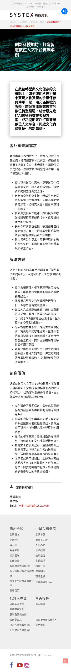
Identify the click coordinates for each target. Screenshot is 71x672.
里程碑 (13, 545)
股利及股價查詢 (18, 614)
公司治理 (40, 555)
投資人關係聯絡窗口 (20, 624)
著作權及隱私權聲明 (46, 619)
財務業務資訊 (17, 609)
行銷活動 (37, 3)
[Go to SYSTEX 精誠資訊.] (15, 22)
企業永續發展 (17, 3)
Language (40, 6)
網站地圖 (40, 625)
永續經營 (40, 550)
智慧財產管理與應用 (20, 566)
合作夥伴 (14, 550)
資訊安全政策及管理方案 (22, 583)
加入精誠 (40, 603)
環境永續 (40, 576)
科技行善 (40, 566)
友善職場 (40, 560)
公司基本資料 (17, 603)
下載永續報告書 (44, 581)
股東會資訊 (16, 619)
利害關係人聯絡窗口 (20, 630)
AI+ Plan (28, 3)
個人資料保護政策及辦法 (22, 573)
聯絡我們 (14, 590)
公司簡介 (14, 534)
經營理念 (14, 539)
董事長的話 (42, 539)
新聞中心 (56, 3)
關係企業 (14, 560)
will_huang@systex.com (34, 505)
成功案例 (30, 6)
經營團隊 (14, 555)
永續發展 (40, 534)
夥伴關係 (40, 571)
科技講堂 (46, 3)
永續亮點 (40, 545)
